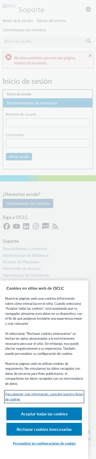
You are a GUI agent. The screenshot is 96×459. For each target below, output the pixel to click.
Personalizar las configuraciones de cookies (44, 443)
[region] (44, 369)
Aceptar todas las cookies (44, 414)
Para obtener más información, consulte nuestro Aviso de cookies (44, 397)
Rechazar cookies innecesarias (44, 429)
